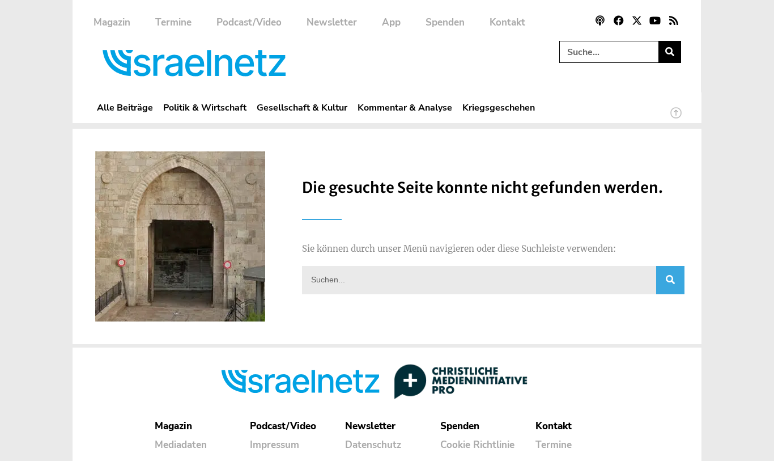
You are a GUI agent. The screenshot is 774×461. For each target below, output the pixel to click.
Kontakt (507, 22)
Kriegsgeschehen (498, 107)
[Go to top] (675, 118)
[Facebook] (618, 20)
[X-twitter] (637, 20)
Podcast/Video (249, 22)
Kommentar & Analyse (405, 107)
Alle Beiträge (125, 107)
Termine (173, 22)
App (391, 22)
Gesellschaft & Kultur (302, 107)
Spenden (445, 22)
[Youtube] (655, 20)
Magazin (111, 22)
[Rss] (674, 20)
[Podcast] (600, 20)
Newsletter (332, 22)
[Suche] (669, 51)
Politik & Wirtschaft (204, 107)
